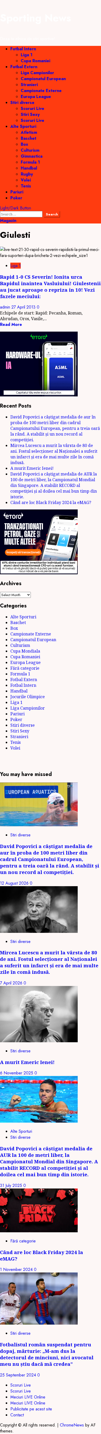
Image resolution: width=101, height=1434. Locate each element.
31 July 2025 (11, 1185)
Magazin (8, 220)
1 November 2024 (17, 1269)
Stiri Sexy (30, 114)
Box (24, 144)
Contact (17, 1415)
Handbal (29, 168)
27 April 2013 (24, 307)
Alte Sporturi (23, 126)
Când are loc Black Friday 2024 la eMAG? (50, 502)
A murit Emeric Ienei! (32, 468)
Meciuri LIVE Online (27, 1397)
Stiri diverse (22, 103)
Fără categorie (24, 668)
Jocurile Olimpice (27, 696)
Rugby (27, 174)
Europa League (36, 97)
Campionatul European (43, 79)
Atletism (29, 132)
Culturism (30, 150)
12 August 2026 (15, 883)
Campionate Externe (41, 91)
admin (5, 307)
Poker (16, 198)
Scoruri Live (32, 108)
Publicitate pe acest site (31, 1409)
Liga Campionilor (37, 73)
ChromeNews (72, 1425)
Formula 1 (30, 162)
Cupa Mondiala (25, 651)
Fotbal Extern (23, 67)
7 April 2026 (12, 983)
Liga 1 (26, 55)
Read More (11, 324)
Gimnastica (31, 156)
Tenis (26, 186)
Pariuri (16, 192)
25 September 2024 (18, 1375)
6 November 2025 (17, 1073)
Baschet (28, 138)
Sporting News (35, 17)
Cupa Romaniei (35, 61)
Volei (26, 180)
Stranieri (29, 85)
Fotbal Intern (23, 49)
